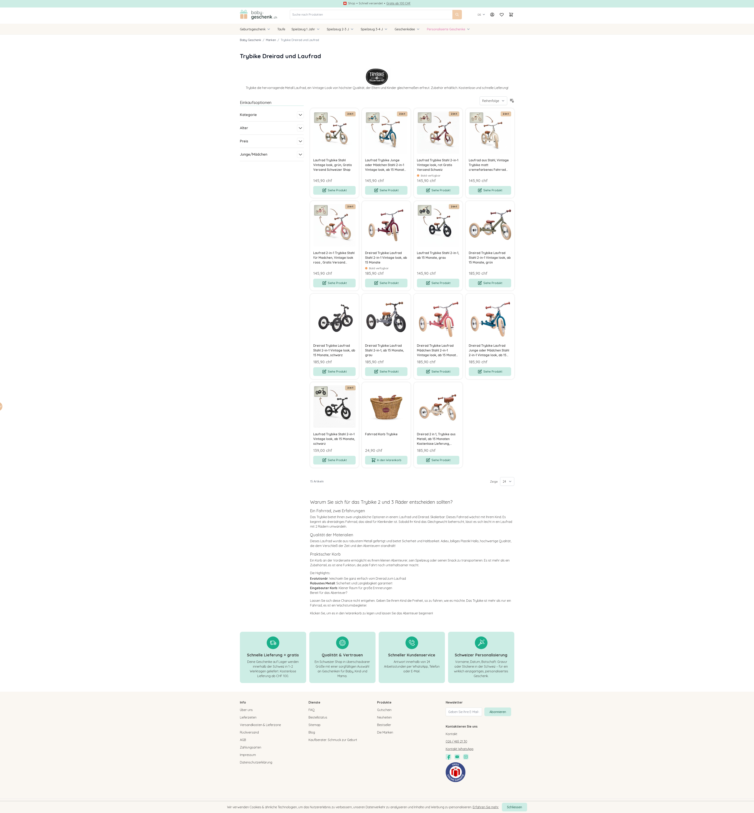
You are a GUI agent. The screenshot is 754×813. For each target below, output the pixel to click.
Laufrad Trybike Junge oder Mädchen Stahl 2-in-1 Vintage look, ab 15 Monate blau (385, 165)
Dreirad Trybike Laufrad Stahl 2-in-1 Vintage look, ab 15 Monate (386, 257)
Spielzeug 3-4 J (372, 29)
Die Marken (385, 732)
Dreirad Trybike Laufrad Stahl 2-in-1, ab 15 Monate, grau (384, 350)
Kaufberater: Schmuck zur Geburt (332, 740)
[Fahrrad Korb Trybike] (386, 406)
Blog (311, 732)
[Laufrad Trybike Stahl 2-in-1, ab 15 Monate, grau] (438, 225)
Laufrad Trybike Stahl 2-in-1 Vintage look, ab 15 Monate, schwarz (334, 439)
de (479, 14)
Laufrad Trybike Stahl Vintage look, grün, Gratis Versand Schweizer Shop (332, 165)
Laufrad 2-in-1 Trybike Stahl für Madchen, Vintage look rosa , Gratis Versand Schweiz (334, 258)
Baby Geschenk (250, 40)
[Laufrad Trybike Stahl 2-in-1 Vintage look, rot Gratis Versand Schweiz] (438, 132)
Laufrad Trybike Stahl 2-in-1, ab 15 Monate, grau (438, 255)
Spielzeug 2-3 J (338, 29)
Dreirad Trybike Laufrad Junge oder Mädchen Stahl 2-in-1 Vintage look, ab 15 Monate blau (489, 350)
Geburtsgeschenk (253, 29)
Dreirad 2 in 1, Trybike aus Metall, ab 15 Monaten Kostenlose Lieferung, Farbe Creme (436, 439)
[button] (10, 406)
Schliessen (514, 807)
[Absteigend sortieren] (512, 100)
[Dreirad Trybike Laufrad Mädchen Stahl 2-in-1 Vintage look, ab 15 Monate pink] (438, 318)
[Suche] (457, 14)
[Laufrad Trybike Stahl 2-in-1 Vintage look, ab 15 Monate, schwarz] (334, 406)
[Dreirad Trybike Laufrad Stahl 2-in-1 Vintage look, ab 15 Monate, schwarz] (334, 318)
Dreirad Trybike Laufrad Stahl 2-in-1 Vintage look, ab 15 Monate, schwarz (334, 350)
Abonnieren (497, 712)
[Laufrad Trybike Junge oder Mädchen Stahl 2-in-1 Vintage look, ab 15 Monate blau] (386, 132)
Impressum (248, 755)
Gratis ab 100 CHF (398, 3)
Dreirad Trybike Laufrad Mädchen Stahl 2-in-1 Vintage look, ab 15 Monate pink (437, 350)
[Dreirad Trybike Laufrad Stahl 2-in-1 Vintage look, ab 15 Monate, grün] (490, 225)
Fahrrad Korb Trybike (381, 434)
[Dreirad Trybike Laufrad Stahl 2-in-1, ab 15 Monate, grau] (386, 318)
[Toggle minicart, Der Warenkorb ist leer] (511, 14)
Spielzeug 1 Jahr (303, 29)
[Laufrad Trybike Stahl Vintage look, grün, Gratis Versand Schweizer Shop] (334, 132)
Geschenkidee (405, 29)
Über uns (246, 710)
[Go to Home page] (258, 14)
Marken (271, 40)
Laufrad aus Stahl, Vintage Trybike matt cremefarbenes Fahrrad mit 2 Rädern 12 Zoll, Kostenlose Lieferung (489, 165)
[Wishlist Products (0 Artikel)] (502, 14)
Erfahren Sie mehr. (486, 807)
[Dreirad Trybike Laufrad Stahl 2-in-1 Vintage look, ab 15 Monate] (386, 225)
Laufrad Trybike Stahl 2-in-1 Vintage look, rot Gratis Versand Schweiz (437, 165)
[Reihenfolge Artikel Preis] (493, 100)
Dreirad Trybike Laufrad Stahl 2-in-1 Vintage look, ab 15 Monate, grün (490, 257)
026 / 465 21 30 (456, 741)
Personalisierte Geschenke (446, 29)
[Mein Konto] (492, 14)
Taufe (281, 29)
